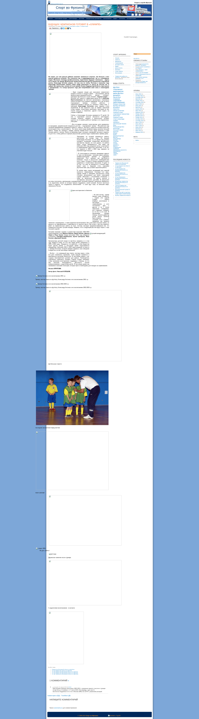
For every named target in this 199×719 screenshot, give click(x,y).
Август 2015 (139, 104)
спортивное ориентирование (119, 101)
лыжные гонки (118, 117)
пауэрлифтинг (117, 151)
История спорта (119, 64)
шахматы (116, 122)
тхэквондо (116, 141)
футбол (116, 87)
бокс (114, 125)
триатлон (116, 109)
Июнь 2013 (138, 127)
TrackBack (65, 695)
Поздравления (117, 147)
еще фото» (136, 58)
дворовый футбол (118, 136)
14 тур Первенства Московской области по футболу (65, 671)
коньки (115, 142)
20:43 (70, 687)
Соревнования (119, 63)
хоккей (115, 120)
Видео (115, 18)
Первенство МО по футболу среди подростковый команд (122, 193)
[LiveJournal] (70, 28)
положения (116, 148)
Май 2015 (138, 107)
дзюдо (115, 133)
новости (115, 146)
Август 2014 (139, 122)
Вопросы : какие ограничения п (141, 70)
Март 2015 (138, 110)
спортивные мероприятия (118, 90)
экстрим (115, 143)
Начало (50, 18)
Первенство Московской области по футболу (63, 669)
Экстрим (81, 18)
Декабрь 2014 (139, 115)
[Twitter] (64, 28)
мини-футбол (118, 93)
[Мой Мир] (68, 28)
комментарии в (53, 695)
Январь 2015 (139, 114)
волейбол (116, 107)
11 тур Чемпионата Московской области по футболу (65, 674)
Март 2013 (138, 130)
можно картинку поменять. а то (141, 78)
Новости (67, 26)
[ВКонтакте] (62, 28)
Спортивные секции (61, 18)
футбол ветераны (119, 105)
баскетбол (117, 97)
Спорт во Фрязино (70, 7)
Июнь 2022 (138, 94)
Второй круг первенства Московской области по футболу (121, 182)
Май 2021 (138, 99)
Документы (118, 61)
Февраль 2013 (139, 132)
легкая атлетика (118, 110)
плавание (116, 99)
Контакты (122, 18)
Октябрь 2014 (139, 119)
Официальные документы (93, 18)
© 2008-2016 (81, 715)
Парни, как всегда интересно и (141, 82)
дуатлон (115, 131)
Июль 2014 (138, 124)
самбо (114, 155)
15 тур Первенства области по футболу (62, 670)
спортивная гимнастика (121, 114)
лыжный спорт (118, 112)
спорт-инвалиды (118, 119)
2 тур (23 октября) (143, 72)
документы (116, 145)
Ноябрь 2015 (139, 100)
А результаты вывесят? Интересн (142, 64)
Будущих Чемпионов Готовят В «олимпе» (74, 24)
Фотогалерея (107, 18)
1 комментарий (84, 26)
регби (114, 134)
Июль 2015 (138, 105)
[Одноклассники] (66, 28)
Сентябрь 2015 (139, 102)
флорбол (116, 95)
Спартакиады (73, 18)
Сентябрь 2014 (139, 120)
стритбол (115, 153)
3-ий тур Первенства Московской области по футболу (121, 187)
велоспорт (116, 128)
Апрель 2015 (139, 109)
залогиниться (58, 708)
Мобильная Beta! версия (57, 3)
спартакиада (117, 138)
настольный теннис (119, 124)
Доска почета (118, 68)
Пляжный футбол (118, 127)
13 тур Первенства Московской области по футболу (65, 672)
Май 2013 (138, 128)
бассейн (115, 140)
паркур (115, 152)
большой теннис (118, 130)
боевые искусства (119, 104)
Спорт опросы (119, 71)
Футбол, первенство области (122, 195)
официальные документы (120, 150)
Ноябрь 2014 (139, 117)
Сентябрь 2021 (139, 97)
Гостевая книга (131, 18)
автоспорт (116, 115)
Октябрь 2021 (139, 95)
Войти (137, 140)
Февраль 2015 (139, 112)
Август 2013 (139, 125)
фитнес (115, 137)
